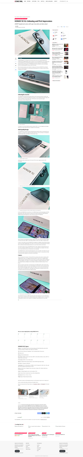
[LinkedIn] (63, 1)
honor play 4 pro (45, 407)
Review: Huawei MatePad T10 (60, 434)
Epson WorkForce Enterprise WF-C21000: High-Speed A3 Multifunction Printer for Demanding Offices (57, 72)
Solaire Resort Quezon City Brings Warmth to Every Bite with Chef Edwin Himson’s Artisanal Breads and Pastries (57, 67)
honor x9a (25, 408)
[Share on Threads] (16, 65)
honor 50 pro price (37, 404)
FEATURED (18, 16)
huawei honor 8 (26, 409)
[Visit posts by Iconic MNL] (16, 417)
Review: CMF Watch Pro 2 (19, 434)
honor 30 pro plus (27, 404)
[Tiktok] (56, 39)
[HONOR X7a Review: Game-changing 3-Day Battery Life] (44, 392)
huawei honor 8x (31, 409)
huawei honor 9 (36, 409)
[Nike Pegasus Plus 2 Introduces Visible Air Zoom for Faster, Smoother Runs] (66, 49)
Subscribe (17, 451)
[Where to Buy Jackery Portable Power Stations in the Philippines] (66, 58)
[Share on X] (61, 26)
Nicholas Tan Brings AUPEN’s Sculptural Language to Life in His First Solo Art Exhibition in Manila (57, 53)
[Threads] (64, 1)
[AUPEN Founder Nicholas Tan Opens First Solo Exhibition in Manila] (66, 77)
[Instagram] (61, 1)
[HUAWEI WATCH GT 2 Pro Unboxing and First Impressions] (48, 429)
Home (15, 16)
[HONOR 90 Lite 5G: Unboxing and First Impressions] (34, 392)
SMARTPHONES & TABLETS (23, 18)
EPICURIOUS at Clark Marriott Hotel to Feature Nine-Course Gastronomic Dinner (57, 62)
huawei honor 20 (45, 408)
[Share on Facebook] (60, 26)
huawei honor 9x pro (41, 409)
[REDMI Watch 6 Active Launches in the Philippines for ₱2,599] (66, 45)
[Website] (43, 417)
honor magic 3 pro (24, 407)
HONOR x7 (19, 408)
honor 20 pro (23, 404)
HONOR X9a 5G (30, 408)
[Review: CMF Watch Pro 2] (21, 429)
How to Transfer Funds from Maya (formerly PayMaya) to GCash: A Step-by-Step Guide (34, 435)
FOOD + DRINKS (54, 64)
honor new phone (36, 407)
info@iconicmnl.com (44, 419)
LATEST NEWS (54, 59)
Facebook (35, 384)
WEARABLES (53, 46)
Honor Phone (41, 407)
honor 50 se (41, 404)
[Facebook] (60, 1)
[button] (65, 1)
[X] (45, 417)
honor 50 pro (32, 404)
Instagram (43, 384)
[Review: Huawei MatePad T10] (62, 429)
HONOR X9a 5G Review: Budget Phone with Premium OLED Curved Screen (23, 396)
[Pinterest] (56, 35)
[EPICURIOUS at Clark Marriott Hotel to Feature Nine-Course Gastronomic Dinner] (66, 62)
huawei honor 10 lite (40, 408)
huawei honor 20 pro (21, 409)
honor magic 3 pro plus (31, 407)
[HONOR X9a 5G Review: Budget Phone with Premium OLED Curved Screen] (23, 392)
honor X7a (22, 408)
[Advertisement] (41, 9)
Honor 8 (45, 404)
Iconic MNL (19, 1)
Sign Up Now (62, 451)
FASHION (53, 50)
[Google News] (64, 39)
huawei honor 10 (34, 408)
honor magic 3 (20, 407)
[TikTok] (62, 1)
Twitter (38, 384)
